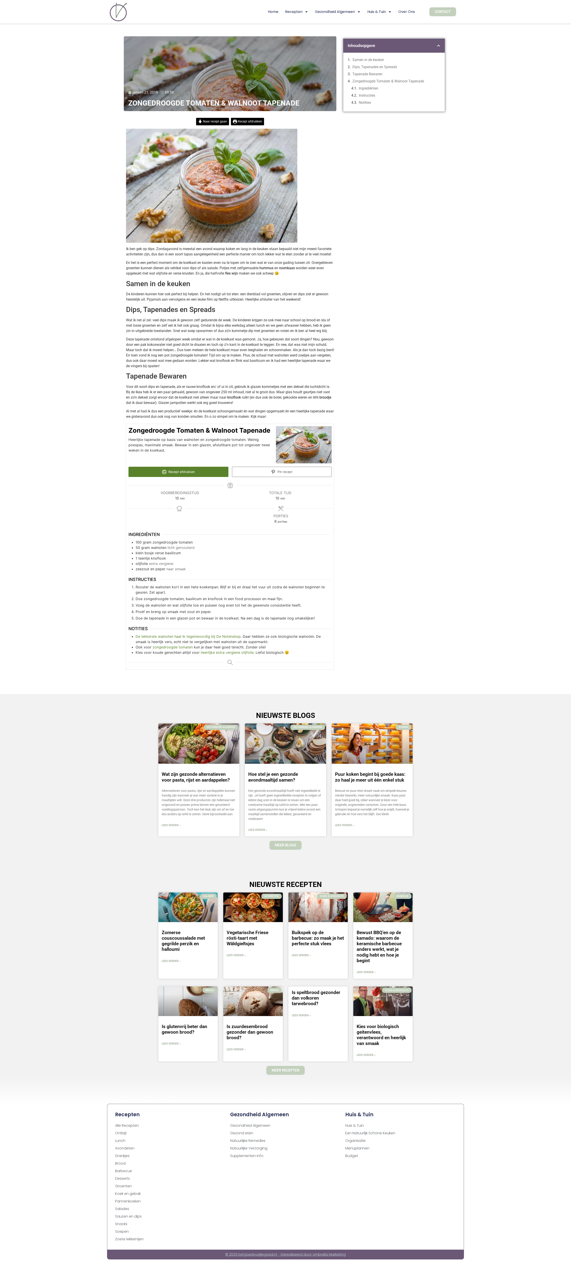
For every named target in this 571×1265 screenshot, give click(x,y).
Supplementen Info (246, 1155)
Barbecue (123, 1170)
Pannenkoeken (128, 1201)
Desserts (122, 1178)
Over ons (406, 11)
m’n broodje (322, 397)
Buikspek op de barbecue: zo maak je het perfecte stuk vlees (318, 938)
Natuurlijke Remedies (247, 1140)
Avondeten (124, 1148)
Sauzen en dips (128, 1216)
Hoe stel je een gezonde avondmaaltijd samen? (273, 777)
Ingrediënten (369, 88)
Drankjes (122, 1155)
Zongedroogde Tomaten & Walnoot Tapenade (388, 81)
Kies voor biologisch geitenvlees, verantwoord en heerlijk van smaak (381, 1035)
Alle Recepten (127, 1125)
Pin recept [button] (284, 472)
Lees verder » (171, 825)
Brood (120, 1163)
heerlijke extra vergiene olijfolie (227, 652)
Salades (122, 1208)
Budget (351, 1155)
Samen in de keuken (368, 60)
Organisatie (355, 1140)
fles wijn (231, 273)
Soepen (122, 1231)
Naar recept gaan (214, 121)
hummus (266, 268)
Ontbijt (121, 1133)
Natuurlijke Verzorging (248, 1148)
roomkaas (287, 268)
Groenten (123, 1186)
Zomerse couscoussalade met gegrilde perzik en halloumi (183, 941)
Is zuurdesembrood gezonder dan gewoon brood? (250, 1032)
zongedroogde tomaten (173, 647)
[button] (438, 45)
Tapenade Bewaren (367, 74)
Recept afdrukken (249, 121)
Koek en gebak (128, 1193)
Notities (365, 102)
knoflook (234, 397)
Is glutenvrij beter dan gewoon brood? (184, 1029)
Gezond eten (241, 1133)
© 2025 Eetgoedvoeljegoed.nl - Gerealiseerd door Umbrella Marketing (285, 1254)
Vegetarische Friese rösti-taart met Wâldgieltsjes (247, 938)
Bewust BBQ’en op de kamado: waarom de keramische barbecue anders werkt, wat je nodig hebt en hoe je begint (379, 946)
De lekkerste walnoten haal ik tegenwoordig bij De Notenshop (188, 636)
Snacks (121, 1223)
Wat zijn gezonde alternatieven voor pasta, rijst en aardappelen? (196, 777)
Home (273, 11)
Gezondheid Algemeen (335, 11)
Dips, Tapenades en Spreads (374, 67)
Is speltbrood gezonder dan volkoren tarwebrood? (316, 998)
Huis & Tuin (376, 11)
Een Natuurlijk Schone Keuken (370, 1133)
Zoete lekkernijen (129, 1239)
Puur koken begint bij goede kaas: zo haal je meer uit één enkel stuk (370, 777)
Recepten (293, 11)
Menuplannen (357, 1148)
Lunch (120, 1140)
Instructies (367, 95)
